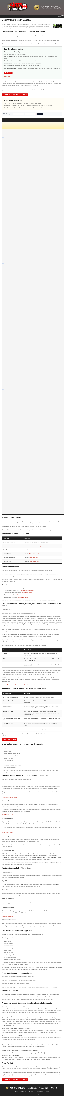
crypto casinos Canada (7, 916)
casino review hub (33, 557)
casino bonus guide (34, 561)
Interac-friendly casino (27, 592)
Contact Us (23, 1091)
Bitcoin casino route (19, 595)
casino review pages (23, 597)
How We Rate (39, 1091)
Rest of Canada (30, 114)
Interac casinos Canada (7, 832)
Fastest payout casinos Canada (9, 797)
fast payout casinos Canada (8, 1075)
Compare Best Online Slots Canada (15, 94)
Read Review (7, 76)
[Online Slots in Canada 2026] (16, 6)
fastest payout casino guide (36, 546)
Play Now (8, 73)
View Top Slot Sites (9, 739)
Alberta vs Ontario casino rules (9, 685)
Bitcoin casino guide (34, 553)
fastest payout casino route (27, 590)
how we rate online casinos (40, 685)
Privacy (47, 1091)
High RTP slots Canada (7, 814)
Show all (40, 114)
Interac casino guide (34, 549)
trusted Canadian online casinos (25, 685)
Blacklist (31, 1091)
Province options (18, 114)
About (16, 1091)
